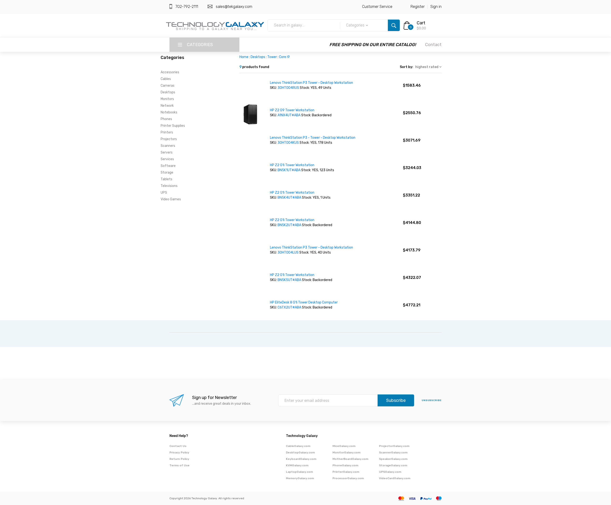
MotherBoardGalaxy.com (350, 459)
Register (418, 6)
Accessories (170, 72)
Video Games (171, 199)
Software (168, 166)
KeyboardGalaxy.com (301, 459)
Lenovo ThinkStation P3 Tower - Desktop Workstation (311, 83)
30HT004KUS (289, 143)
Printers (167, 132)
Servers (167, 152)
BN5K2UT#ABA (290, 225)
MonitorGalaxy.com (346, 452)
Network (167, 106)
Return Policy (179, 459)
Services (167, 159)
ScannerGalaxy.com (393, 452)
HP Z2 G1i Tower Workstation (292, 165)
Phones (166, 119)
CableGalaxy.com (298, 446)
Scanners (168, 146)
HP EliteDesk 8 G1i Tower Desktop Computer (304, 302)
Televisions (169, 186)
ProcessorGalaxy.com (348, 478)
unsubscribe (432, 400)
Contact (433, 44)
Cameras (167, 86)
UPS (164, 193)
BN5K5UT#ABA (290, 280)
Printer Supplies (173, 126)
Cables (166, 79)
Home (243, 57)
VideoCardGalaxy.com (394, 478)
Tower (272, 57)
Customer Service (377, 6)
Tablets (166, 179)
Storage (167, 172)
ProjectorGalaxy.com (394, 446)
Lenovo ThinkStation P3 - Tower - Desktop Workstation (312, 138)
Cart (421, 23)
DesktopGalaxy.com (300, 452)
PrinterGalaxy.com (345, 471)
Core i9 (284, 57)
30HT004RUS (289, 88)
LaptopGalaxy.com (299, 471)
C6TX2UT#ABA (290, 307)
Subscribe (396, 400)
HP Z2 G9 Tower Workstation (292, 110)
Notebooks (169, 112)
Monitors (167, 99)
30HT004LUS (288, 252)
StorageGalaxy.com (393, 465)
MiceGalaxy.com (343, 446)
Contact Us (177, 446)
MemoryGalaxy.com (300, 478)
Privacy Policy (179, 452)
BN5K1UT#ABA (289, 170)
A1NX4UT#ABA (289, 115)
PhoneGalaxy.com (345, 465)
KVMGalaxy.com (297, 465)
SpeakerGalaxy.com (393, 459)
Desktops (168, 92)
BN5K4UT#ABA (290, 198)
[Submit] (394, 25)
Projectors (169, 139)
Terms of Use (179, 465)
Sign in (436, 6)
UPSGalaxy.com (390, 471)
